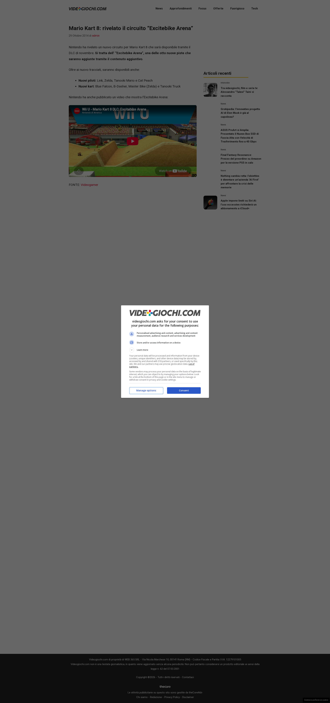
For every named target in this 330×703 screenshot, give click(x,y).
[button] (165, 350)
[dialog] (165, 351)
